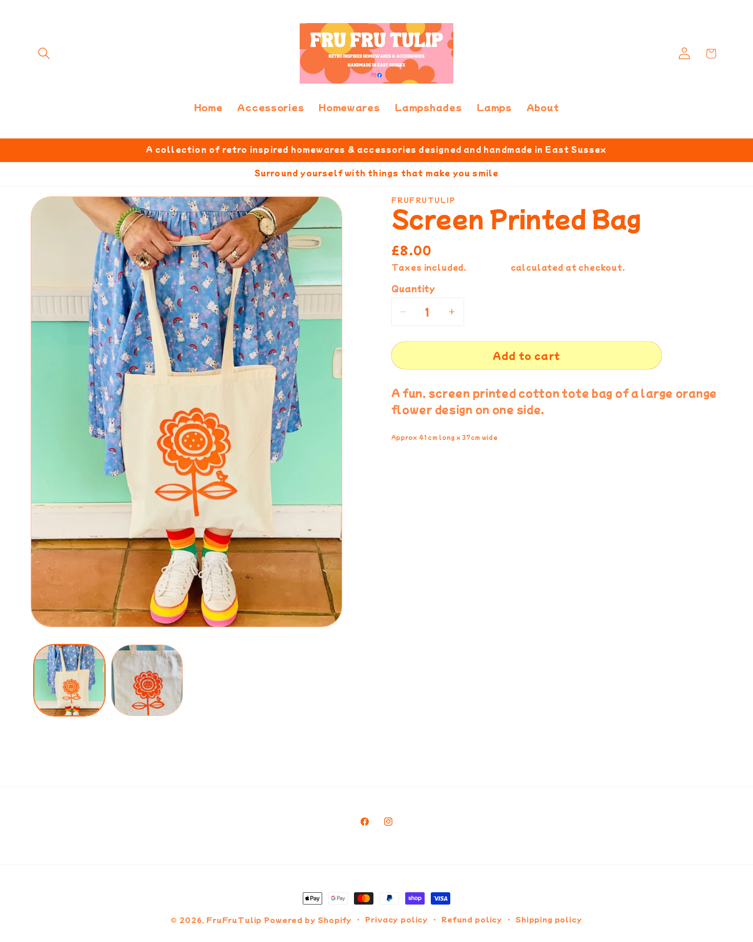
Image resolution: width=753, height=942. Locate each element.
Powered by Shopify (308, 920)
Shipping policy (548, 919)
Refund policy (472, 919)
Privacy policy (396, 919)
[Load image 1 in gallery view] (69, 680)
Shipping (489, 267)
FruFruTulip (234, 920)
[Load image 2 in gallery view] (146, 680)
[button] (44, 53)
